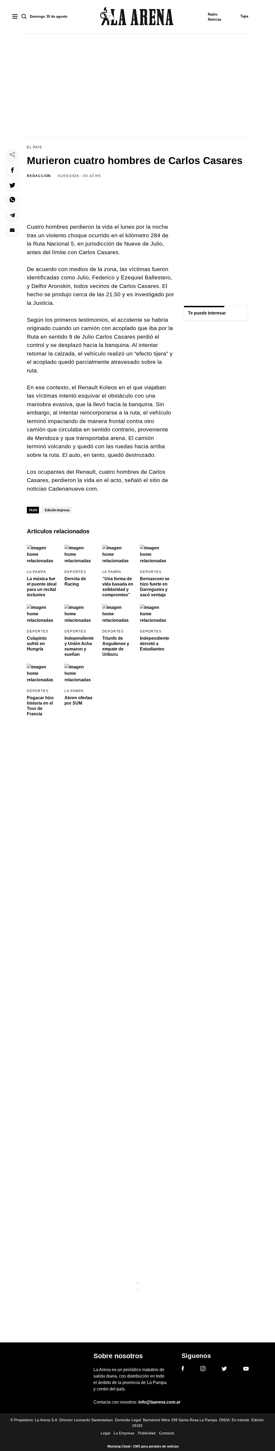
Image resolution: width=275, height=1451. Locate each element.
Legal (105, 1433)
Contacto (166, 1433)
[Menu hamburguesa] (15, 17)
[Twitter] (224, 1369)
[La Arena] (136, 17)
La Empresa (124, 1433)
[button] (12, 170)
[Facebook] (183, 1369)
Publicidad (146, 1433)
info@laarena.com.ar (159, 1402)
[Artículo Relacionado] (42, 553)
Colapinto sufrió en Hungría (37, 643)
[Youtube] (246, 1369)
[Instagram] (202, 1369)
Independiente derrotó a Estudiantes (154, 643)
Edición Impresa (57, 510)
